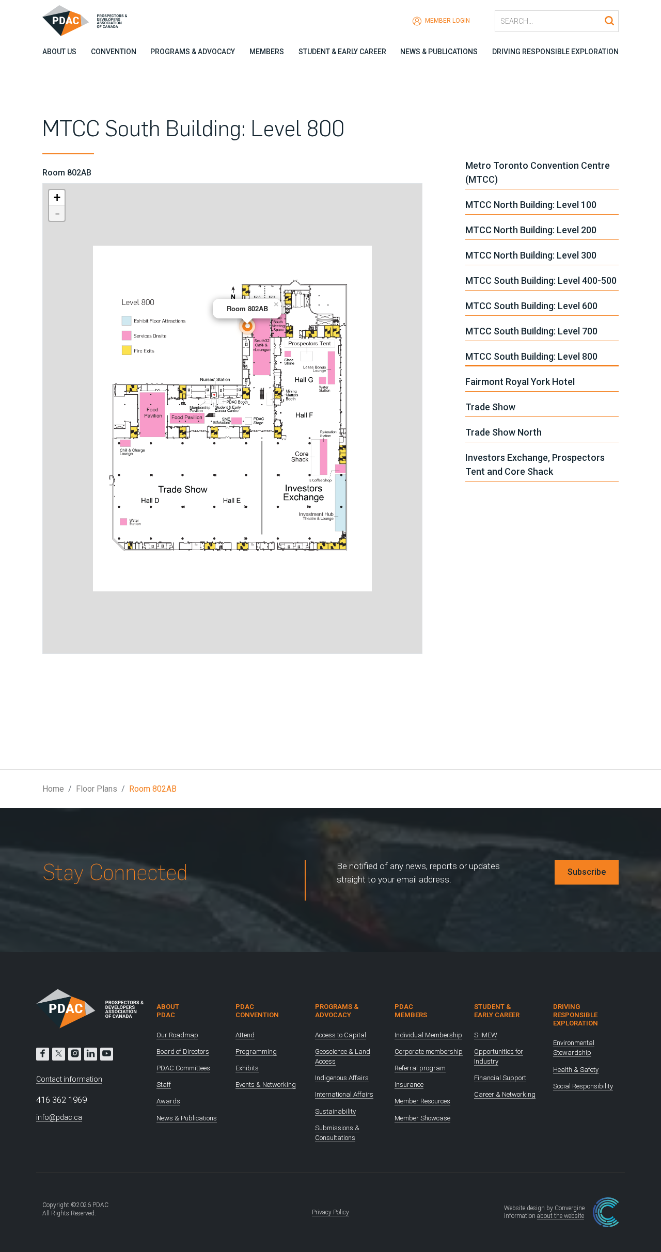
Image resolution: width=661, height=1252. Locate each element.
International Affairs (344, 1094)
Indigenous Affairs (342, 1078)
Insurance (409, 1084)
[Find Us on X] (58, 1054)
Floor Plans (96, 789)
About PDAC (167, 1011)
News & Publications (439, 51)
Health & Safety (576, 1069)
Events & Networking (265, 1084)
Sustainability (335, 1111)
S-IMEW (485, 1035)
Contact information (69, 1079)
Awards (168, 1101)
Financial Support (500, 1078)
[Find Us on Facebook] (42, 1054)
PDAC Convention (257, 1011)
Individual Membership (428, 1035)
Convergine (570, 1208)
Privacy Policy (330, 1212)
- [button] (57, 213)
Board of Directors (182, 1051)
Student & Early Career (342, 51)
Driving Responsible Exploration (555, 51)
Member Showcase (422, 1118)
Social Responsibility (583, 1086)
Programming (256, 1051)
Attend (245, 1035)
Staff (163, 1084)
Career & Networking (505, 1094)
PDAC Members (411, 1011)
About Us (59, 51)
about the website (560, 1215)
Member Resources (422, 1101)
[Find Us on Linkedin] (90, 1054)
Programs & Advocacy (192, 51)
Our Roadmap (177, 1035)
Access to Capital (340, 1035)
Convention (113, 51)
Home (53, 789)
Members (266, 51)
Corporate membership (429, 1051)
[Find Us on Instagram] (74, 1054)
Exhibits (247, 1068)
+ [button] (57, 197)
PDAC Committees (183, 1068)
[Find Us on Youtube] (106, 1054)
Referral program (420, 1068)
